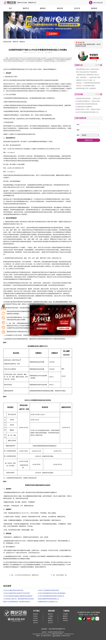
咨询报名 (94, 58)
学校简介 (35, 616)
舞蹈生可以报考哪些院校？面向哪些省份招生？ (17, 601)
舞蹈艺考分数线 (10, 567)
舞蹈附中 (43, 8)
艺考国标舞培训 (30, 564)
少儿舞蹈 (50, 616)
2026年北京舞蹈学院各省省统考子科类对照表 (16, 593)
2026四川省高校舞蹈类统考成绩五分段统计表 (51, 596)
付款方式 (35, 622)
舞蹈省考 (65, 618)
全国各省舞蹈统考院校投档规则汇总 (48, 599)
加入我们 (35, 618)
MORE (97, 65)
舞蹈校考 (65, 616)
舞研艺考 (15, 41)
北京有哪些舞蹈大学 (16, 564)
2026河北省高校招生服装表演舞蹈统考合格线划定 (17, 596)
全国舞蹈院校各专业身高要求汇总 (48, 601)
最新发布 (22, 41)
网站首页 (35, 614)
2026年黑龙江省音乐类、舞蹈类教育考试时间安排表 (18, 599)
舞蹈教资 (94, 8)
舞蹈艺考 (26, 8)
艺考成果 (65, 614)
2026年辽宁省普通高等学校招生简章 (48, 590)
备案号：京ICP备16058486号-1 (44, 635)
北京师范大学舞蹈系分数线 (54, 564)
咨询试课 (65, 620)
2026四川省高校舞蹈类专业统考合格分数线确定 (52, 593)
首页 (10, 8)
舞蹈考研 (60, 8)
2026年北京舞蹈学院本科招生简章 (13, 590)
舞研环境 (35, 620)
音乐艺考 (77, 8)
